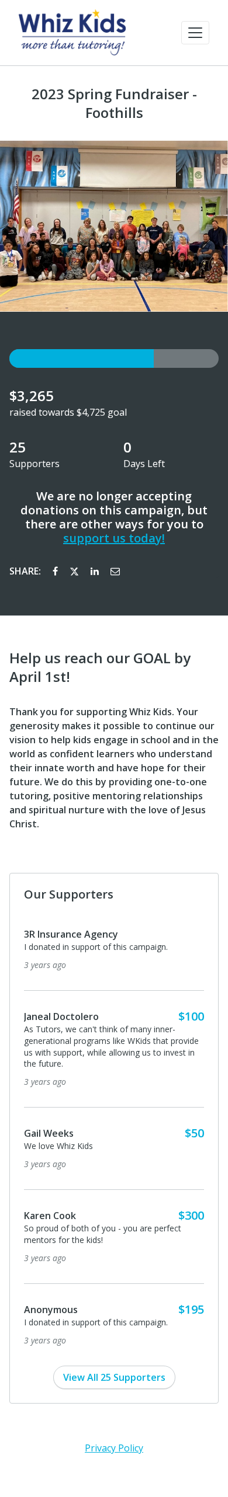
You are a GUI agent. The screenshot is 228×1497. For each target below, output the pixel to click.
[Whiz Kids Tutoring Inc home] (72, 32)
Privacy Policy (114, 1448)
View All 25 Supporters (114, 1377)
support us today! (114, 538)
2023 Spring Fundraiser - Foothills (114, 103)
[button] (195, 32)
